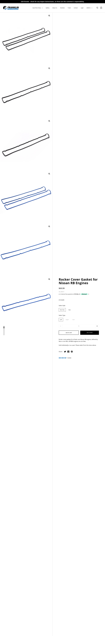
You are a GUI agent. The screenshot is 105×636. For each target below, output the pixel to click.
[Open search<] (97, 7)
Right (67, 319)
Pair (74, 319)
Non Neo (62, 310)
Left (61, 319)
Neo (69, 310)
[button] (97, 326)
